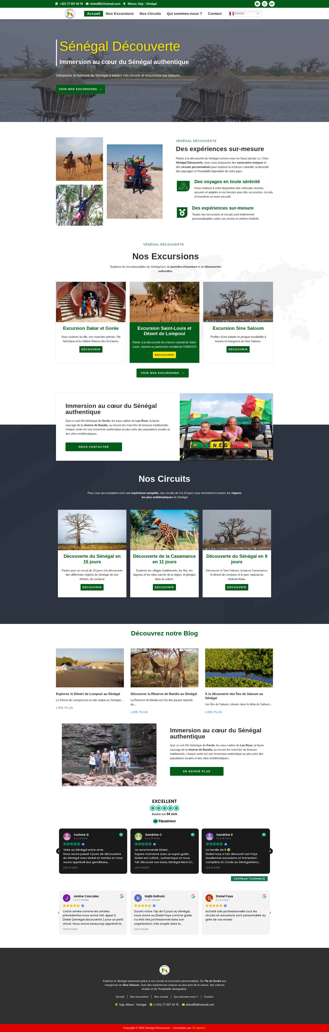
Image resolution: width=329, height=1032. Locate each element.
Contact (215, 14)
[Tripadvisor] (272, 4)
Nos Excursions (120, 14)
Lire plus (64, 707)
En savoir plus (196, 771)
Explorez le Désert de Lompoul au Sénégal (88, 694)
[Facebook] (257, 4)
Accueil (93, 14)
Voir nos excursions (78, 89)
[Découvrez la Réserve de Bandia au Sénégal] (165, 667)
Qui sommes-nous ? (184, 14)
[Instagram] (265, 4)
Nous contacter (94, 446)
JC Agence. (199, 1027)
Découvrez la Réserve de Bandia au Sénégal (164, 694)
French (239, 13)
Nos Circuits (150, 14)
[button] (270, 851)
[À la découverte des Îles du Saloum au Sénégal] (239, 667)
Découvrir (91, 349)
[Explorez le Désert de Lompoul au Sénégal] (90, 667)
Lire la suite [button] (72, 867)
